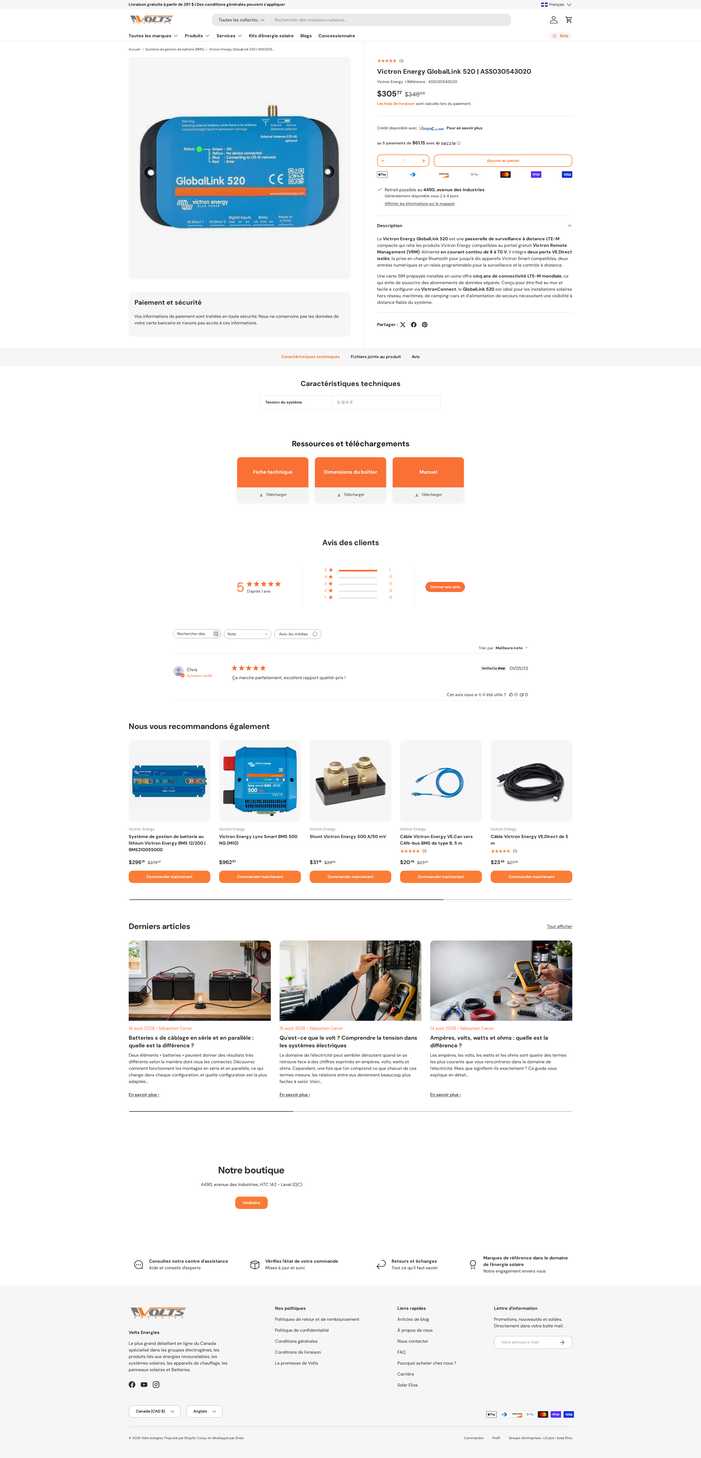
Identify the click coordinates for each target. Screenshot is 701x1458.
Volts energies (152, 1438)
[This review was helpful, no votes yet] (511, 694)
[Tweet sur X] (402, 324)
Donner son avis (445, 586)
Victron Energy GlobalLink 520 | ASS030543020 (242, 49)
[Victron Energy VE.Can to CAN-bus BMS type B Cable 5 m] (441, 781)
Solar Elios (407, 1385)
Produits (194, 36)
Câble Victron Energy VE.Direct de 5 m (529, 840)
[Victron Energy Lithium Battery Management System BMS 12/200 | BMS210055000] (169, 781)
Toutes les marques (150, 36)
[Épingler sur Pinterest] (424, 324)
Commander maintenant (169, 876)
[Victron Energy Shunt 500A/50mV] (350, 781)
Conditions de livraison (298, 1352)
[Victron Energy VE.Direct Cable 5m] (531, 781)
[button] (569, 20)
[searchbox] (192, 634)
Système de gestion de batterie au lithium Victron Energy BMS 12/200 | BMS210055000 (167, 843)
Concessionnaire (336, 36)
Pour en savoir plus (464, 127)
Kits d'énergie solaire (271, 36)
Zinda (239, 1438)
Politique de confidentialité (302, 1330)
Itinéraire (251, 1202)
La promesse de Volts (296, 1363)
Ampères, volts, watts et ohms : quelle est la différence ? (489, 1041)
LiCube (548, 1438)
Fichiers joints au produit (376, 356)
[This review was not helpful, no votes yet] (522, 694)
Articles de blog (413, 1319)
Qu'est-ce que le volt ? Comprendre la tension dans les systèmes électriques (348, 1041)
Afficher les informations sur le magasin (420, 203)
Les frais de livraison (396, 103)
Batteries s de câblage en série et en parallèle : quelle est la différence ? (191, 1041)
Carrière (405, 1374)
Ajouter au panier (503, 160)
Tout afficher (559, 926)
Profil (496, 1438)
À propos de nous (415, 1330)
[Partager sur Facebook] (413, 324)
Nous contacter (412, 1341)
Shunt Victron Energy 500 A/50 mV (348, 836)
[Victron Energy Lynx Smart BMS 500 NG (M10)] (260, 781)
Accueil (134, 49)
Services (226, 36)
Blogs (306, 36)
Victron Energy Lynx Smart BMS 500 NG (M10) (258, 840)
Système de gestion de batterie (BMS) (174, 49)
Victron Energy (390, 81)
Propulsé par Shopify (180, 1438)
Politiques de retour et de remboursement (317, 1319)
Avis (416, 356)
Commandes (474, 1438)
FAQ (401, 1352)
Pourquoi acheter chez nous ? (426, 1363)
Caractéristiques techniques (310, 356)
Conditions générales (296, 1341)
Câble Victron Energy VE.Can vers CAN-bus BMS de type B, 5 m (436, 840)
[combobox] (361, 20)
